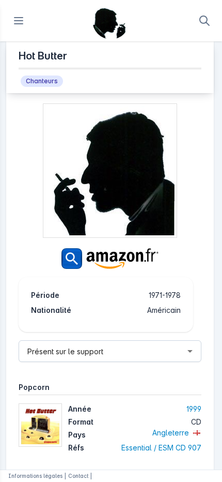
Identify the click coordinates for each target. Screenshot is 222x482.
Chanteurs (42, 81)
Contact (78, 476)
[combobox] (110, 351)
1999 (193, 408)
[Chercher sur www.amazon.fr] (110, 258)
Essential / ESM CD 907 (161, 447)
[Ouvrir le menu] (18, 20)
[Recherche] (204, 20)
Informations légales (35, 476)
